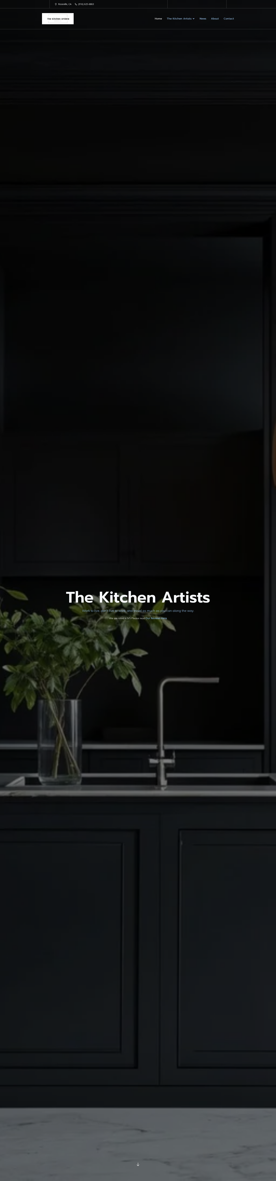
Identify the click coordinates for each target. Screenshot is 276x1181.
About (215, 19)
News (203, 19)
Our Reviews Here (156, 618)
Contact (229, 19)
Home (158, 19)
